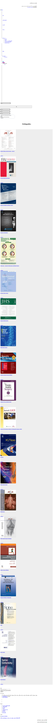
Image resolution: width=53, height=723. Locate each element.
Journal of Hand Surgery (4, 320)
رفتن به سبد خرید (30, 7)
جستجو (2, 691)
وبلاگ (3, 51)
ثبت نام (3, 62)
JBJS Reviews (2, 511)
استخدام (3, 710)
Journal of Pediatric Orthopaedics (5, 597)
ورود (3, 61)
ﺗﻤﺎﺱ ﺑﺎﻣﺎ (4, 712)
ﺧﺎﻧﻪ (3, 15)
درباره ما (3, 711)
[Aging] (7, 116)
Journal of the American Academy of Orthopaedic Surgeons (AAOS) (11, 429)
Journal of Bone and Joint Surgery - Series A (7, 151)
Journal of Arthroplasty (4, 232)
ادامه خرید (34, 7)
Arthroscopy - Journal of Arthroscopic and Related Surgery (9, 265)
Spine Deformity (3, 679)
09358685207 (4, 696)
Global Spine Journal (3, 347)
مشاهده (1, 155)
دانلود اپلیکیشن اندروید (6, 705)
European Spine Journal (4, 293)
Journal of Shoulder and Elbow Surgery (6, 205)
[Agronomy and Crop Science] (7, 117)
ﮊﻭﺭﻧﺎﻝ (3, 29)
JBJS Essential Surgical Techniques (5, 538)
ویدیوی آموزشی (7, 42)
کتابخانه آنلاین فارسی (8, 41)
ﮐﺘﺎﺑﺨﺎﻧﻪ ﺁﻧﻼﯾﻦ (4, 20)
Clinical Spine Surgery (4, 484)
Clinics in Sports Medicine (4, 570)
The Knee (1, 457)
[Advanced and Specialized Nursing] (7, 115)
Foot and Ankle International (5, 178)
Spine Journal (2, 652)
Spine (1, 625)
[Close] (36, 5)
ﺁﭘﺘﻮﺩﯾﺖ (3, 24)
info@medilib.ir (5, 697)
